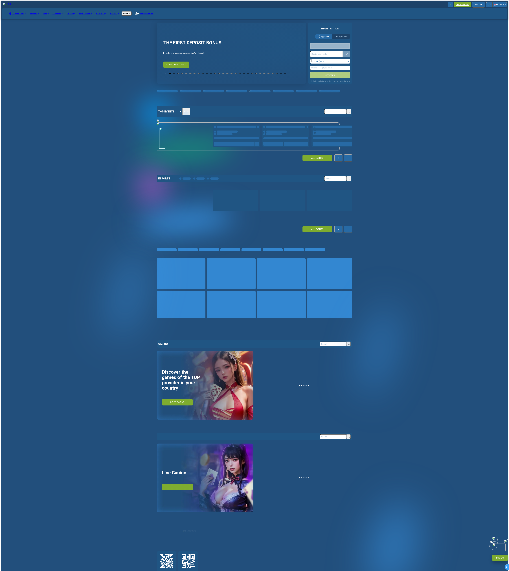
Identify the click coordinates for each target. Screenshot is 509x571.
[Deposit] (450, 4)
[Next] (348, 159)
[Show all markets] (255, 146)
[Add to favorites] (257, 127)
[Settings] (489, 4)
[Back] (338, 159)
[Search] (348, 111)
